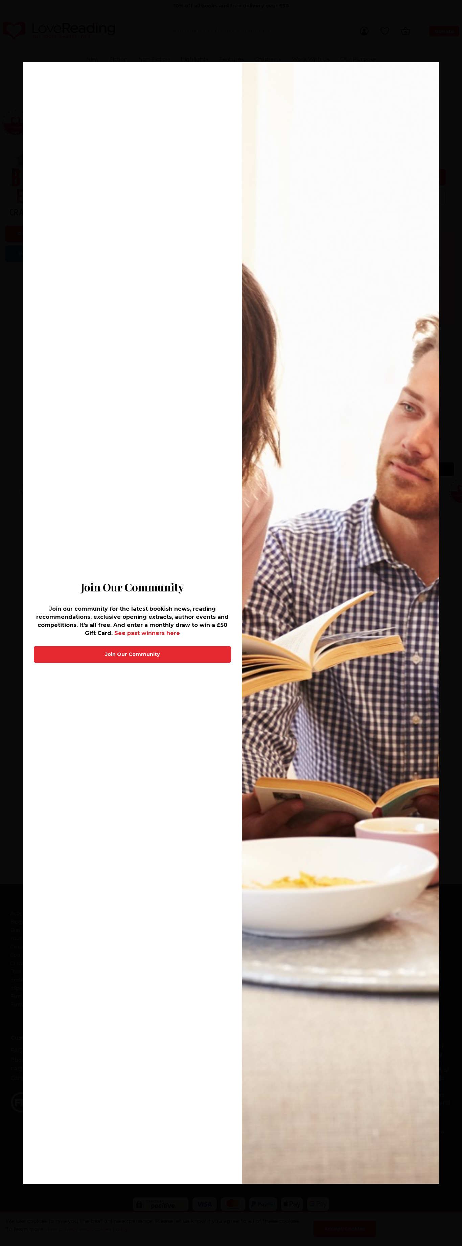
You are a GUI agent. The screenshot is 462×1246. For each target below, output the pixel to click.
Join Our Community (132, 654)
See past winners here (147, 633)
